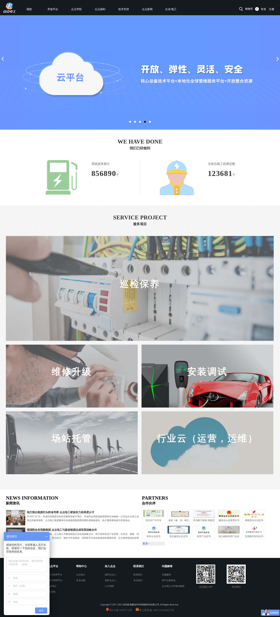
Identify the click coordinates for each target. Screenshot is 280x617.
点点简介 (80, 574)
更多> (9, 547)
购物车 (249, 8)
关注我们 (137, 580)
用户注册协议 (169, 580)
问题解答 (166, 574)
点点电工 (52, 586)
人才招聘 (109, 586)
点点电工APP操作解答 (173, 586)
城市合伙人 (110, 574)
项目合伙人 (110, 580)
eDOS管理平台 (55, 580)
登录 (263, 9)
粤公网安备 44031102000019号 (156, 610)
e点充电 (51, 592)
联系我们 (137, 574)
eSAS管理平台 (55, 574)
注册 (271, 9)
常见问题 (80, 580)
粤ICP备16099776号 (122, 610)
